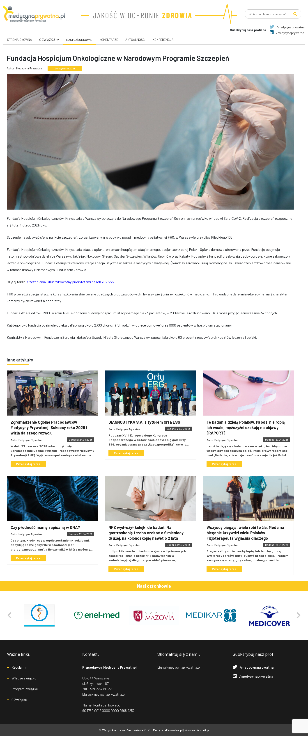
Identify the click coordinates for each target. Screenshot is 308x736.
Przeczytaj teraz (28, 464)
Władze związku (23, 678)
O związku (47, 39)
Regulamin (19, 667)
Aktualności (135, 39)
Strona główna (19, 39)
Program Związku (24, 689)
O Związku (19, 699)
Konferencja (163, 39)
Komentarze (108, 39)
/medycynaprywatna (290, 27)
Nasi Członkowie (79, 39)
